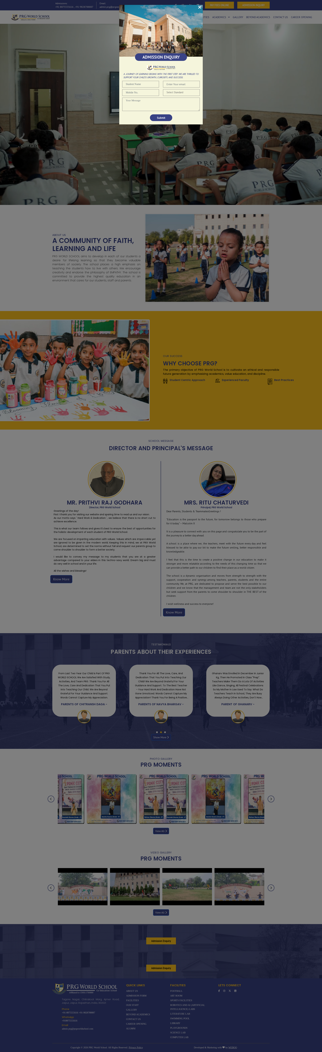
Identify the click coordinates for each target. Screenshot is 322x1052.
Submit (161, 117)
